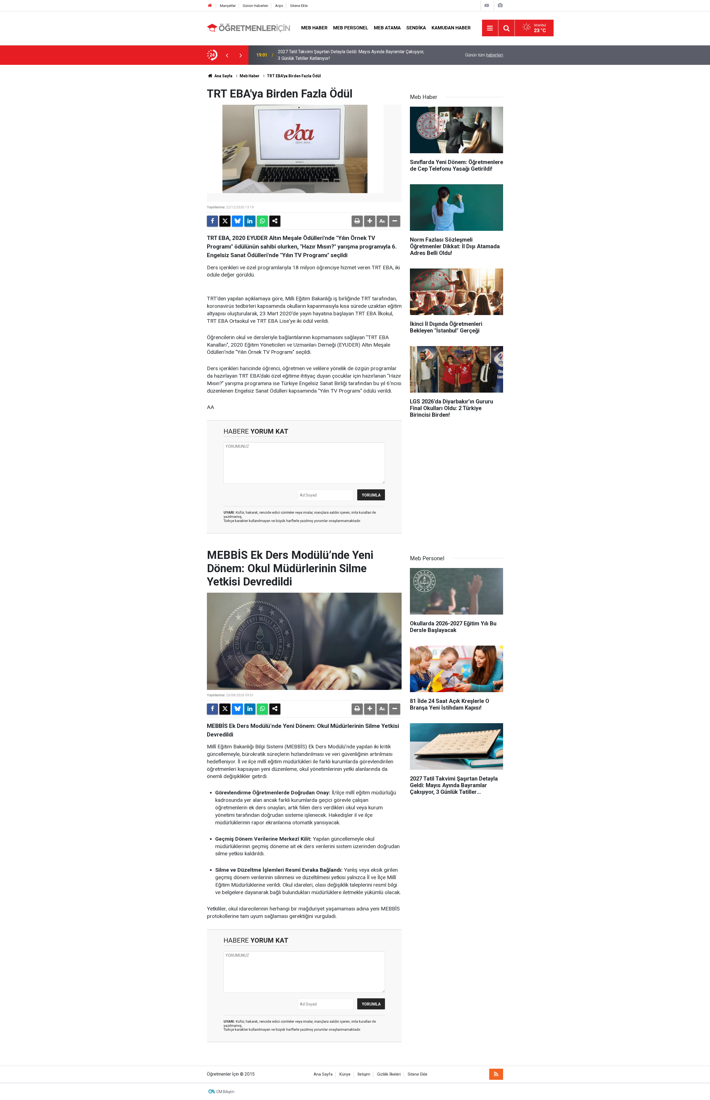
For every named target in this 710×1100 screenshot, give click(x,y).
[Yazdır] (357, 221)
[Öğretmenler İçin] (248, 27)
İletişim (363, 1074)
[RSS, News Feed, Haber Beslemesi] (496, 1074)
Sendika (416, 27)
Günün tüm (484, 55)
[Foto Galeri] (500, 5)
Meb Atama (387, 27)
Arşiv (279, 6)
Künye (345, 1074)
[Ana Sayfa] (210, 6)
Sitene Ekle (299, 6)
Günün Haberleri (255, 6)
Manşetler (228, 6)
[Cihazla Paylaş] (274, 221)
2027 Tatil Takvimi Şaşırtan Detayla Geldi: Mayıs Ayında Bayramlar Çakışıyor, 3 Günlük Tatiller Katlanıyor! (351, 55)
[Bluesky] (237, 221)
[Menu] (490, 28)
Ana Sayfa (223, 76)
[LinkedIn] (249, 221)
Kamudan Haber (451, 27)
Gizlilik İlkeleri (389, 1074)
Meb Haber (314, 27)
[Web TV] (487, 5)
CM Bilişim (225, 1091)
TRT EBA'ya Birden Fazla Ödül (294, 76)
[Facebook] (212, 221)
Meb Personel (350, 27)
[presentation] (227, 55)
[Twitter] (224, 221)
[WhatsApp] (262, 221)
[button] (369, 221)
